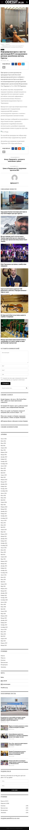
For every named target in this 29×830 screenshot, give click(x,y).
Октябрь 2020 (4, 597)
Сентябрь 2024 (4, 491)
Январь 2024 (4, 509)
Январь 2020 (4, 618)
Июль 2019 (3, 631)
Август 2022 (3, 547)
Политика (3, 660)
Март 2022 (3, 559)
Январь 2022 (4, 563)
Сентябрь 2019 (4, 627)
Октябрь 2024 (4, 488)
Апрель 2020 (4, 611)
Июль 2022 (3, 550)
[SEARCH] (26, 388)
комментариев (5, 684)
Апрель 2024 (4, 502)
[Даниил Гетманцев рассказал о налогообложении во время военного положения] (4, 753)
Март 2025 (3, 477)
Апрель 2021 (4, 584)
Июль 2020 (3, 604)
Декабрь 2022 (4, 538)
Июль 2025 (3, 468)
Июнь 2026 (3, 443)
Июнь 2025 (3, 470)
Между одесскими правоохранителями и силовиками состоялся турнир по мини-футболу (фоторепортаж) (13, 341)
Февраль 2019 (4, 643)
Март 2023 (3, 532)
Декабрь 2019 (4, 620)
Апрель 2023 (4, 529)
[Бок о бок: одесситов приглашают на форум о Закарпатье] (4, 745)
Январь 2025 (4, 482)
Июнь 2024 (3, 497)
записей (4, 681)
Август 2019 (3, 629)
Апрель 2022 (4, 557)
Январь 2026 (4, 454)
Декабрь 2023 (4, 511)
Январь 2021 (4, 591)
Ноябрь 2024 (4, 486)
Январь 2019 (4, 645)
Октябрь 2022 (4, 543)
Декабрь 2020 (4, 593)
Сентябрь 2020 (4, 600)
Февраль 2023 (4, 534)
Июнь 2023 (3, 525)
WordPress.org (4, 687)
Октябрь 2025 (4, 461)
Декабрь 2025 (4, 457)
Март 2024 (3, 504)
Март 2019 (3, 641)
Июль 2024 (3, 495)
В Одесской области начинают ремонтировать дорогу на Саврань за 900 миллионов (18, 762)
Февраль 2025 (4, 479)
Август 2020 (3, 602)
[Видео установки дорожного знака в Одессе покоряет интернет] (4, 727)
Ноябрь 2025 (4, 459)
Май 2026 (3, 445)
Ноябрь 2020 (4, 595)
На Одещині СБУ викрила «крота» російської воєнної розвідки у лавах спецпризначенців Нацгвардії (14, 406)
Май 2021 (3, 581)
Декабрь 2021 (4, 566)
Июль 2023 (3, 522)
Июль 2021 (3, 577)
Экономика (3, 667)
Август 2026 (3, 438)
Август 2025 (3, 466)
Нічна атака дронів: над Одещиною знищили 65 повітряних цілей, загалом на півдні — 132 (13, 411)
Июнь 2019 (3, 634)
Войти (2, 677)
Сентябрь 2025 (4, 463)
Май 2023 (3, 527)
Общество (3, 658)
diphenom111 (14, 183)
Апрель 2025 (4, 475)
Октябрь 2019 (4, 625)
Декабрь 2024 (4, 484)
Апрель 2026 (4, 448)
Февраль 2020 (4, 616)
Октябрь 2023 (4, 516)
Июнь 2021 (3, 579)
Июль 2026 (3, 441)
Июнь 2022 (3, 552)
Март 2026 (3, 450)
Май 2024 (3, 500)
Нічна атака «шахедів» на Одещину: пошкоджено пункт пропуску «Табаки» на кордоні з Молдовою (13, 416)
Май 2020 (3, 609)
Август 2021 (3, 575)
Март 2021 (3, 586)
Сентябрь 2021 (4, 572)
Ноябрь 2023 (4, 513)
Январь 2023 (4, 536)
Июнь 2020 (3, 606)
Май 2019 (3, 636)
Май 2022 (3, 554)
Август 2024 (3, 493)
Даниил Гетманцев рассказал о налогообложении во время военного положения (17, 753)
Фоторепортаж (4, 664)
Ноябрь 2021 (4, 568)
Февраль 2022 (4, 561)
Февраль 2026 (4, 452)
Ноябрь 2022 (4, 541)
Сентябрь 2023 (4, 518)
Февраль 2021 (4, 588)
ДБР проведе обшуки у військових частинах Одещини (14, 421)
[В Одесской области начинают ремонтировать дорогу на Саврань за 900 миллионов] (4, 762)
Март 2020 (3, 613)
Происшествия (4, 662)
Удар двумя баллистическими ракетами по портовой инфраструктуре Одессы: (14, 212)
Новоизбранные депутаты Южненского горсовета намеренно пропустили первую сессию (18, 736)
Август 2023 (3, 520)
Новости (2, 49)
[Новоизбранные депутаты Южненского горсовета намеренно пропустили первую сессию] (4, 735)
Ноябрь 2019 (4, 622)
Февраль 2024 (4, 507)
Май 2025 (3, 472)
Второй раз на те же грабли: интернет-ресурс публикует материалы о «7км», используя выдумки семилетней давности (13, 719)
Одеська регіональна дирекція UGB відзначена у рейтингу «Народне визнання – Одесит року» (14, 290)
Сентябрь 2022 (4, 545)
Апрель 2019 (4, 638)
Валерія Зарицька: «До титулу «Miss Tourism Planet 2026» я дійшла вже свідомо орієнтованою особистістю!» (13, 400)
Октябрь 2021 (4, 570)
